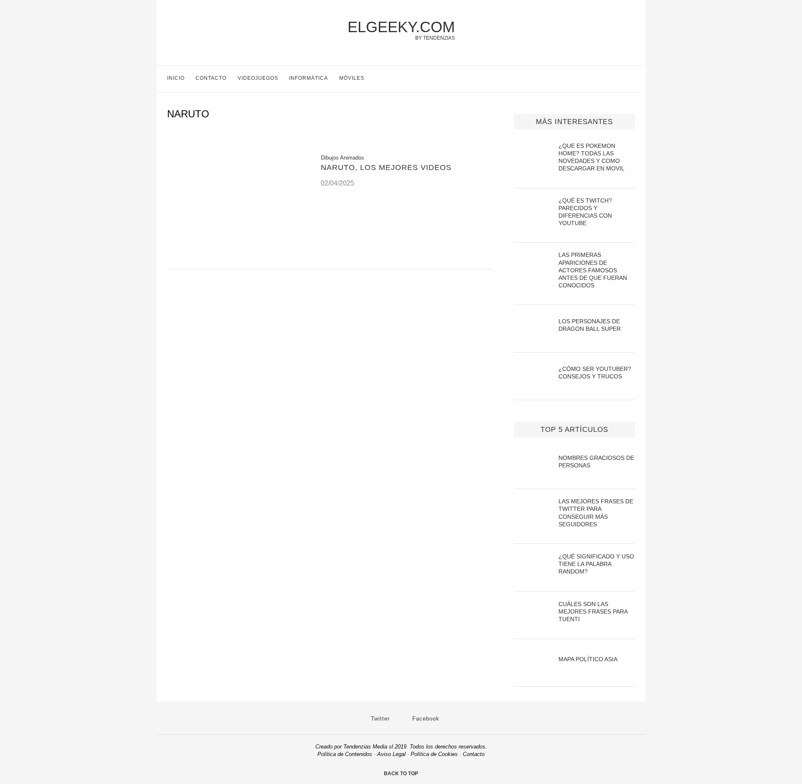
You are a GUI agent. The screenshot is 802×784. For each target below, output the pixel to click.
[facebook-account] (631, 79)
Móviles (351, 78)
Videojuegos (258, 78)
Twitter (379, 718)
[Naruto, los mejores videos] (237, 258)
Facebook (424, 718)
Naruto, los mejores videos (386, 167)
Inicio (176, 78)
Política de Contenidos (344, 754)
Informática (308, 78)
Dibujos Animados (342, 158)
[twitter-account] (614, 79)
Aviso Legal (391, 754)
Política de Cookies (434, 754)
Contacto (210, 78)
